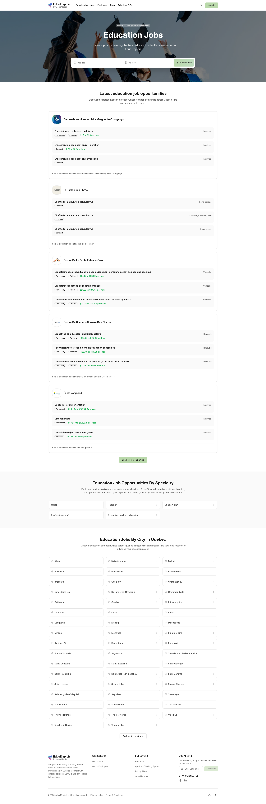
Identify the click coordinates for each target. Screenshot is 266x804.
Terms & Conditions (114, 795)
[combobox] (148, 63)
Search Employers (98, 5)
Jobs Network (141, 776)
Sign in (211, 5)
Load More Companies (133, 460)
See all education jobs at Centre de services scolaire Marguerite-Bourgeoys (87, 173)
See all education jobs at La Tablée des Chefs (73, 244)
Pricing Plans (141, 771)
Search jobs (186, 62)
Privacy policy (96, 795)
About (112, 5)
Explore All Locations (133, 736)
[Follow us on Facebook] (180, 780)
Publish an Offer (125, 5)
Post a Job (140, 761)
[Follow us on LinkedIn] (185, 780)
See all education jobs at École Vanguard (71, 447)
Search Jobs (82, 5)
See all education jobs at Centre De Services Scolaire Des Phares (82, 377)
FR (201, 5)
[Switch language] (209, 795)
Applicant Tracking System (147, 766)
